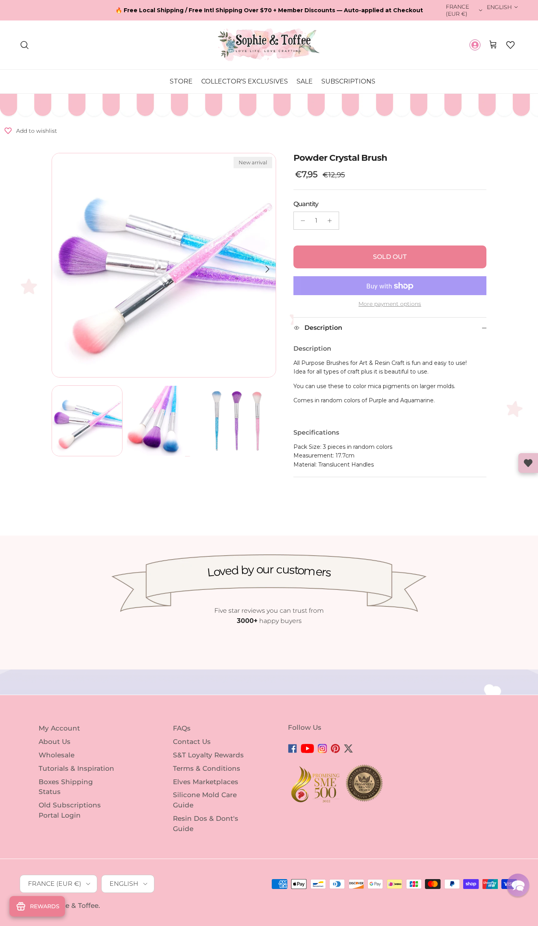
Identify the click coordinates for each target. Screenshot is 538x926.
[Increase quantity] (332, 220)
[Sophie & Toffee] (269, 44)
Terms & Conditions (206, 768)
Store (181, 81)
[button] (510, 45)
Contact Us (192, 742)
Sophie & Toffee (71, 905)
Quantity (305, 204)
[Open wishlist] (528, 463)
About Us (54, 742)
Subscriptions (348, 81)
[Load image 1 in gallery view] (164, 265)
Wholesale (56, 755)
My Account (59, 728)
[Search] (24, 45)
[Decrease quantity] (301, 220)
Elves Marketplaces (205, 781)
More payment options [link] (389, 304)
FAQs (182, 728)
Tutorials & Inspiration (76, 768)
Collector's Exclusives (244, 81)
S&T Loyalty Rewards (208, 755)
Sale (305, 81)
